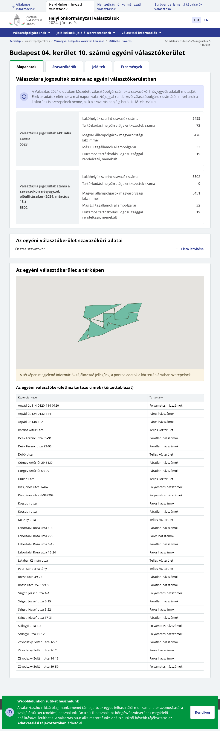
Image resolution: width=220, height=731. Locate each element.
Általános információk (25, 6)
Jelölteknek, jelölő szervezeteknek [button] (84, 33)
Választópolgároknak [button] (29, 33)
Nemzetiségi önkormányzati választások (119, 6)
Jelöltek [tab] (98, 66)
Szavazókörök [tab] (64, 66)
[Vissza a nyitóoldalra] (29, 20)
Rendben (202, 712)
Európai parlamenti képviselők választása (178, 6)
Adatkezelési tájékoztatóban (42, 723)
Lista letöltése (192, 249)
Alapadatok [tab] (27, 66)
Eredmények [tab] (131, 66)
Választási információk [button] (139, 33)
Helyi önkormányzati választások (65, 6)
